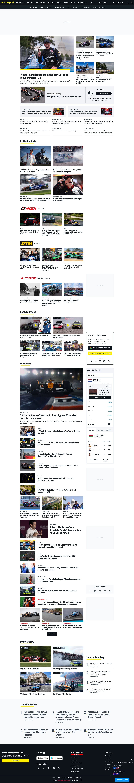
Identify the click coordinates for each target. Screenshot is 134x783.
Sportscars (102, 2)
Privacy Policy (77, 777)
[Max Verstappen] (89, 449)
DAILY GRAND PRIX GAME (45, 7)
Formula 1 (19, 2)
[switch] (110, 424)
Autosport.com (75, 765)
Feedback (107, 756)
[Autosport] (28, 278)
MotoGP (29, 2)
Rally (92, 2)
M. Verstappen (96, 450)
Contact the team (110, 761)
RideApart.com (75, 771)
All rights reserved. (76, 780)
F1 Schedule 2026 (59, 7)
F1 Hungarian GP (85, 7)
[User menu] (131, 2)
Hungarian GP (99, 435)
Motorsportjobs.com (76, 763)
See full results (106, 460)
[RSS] (108, 361)
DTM (72, 2)
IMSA (65, 2)
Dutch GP (97, 380)
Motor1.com (74, 760)
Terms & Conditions (57, 777)
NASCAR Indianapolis (99, 7)
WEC (58, 2)
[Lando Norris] (89, 445)
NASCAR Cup (40, 2)
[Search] (128, 2)
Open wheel (81, 2)
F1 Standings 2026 (72, 7)
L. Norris (94, 445)
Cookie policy (68, 777)
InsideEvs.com (74, 757)
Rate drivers (94, 459)
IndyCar (50, 2)
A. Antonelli (95, 454)
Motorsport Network (63, 780)
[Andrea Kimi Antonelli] (89, 454)
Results (110, 402)
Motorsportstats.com (77, 768)
